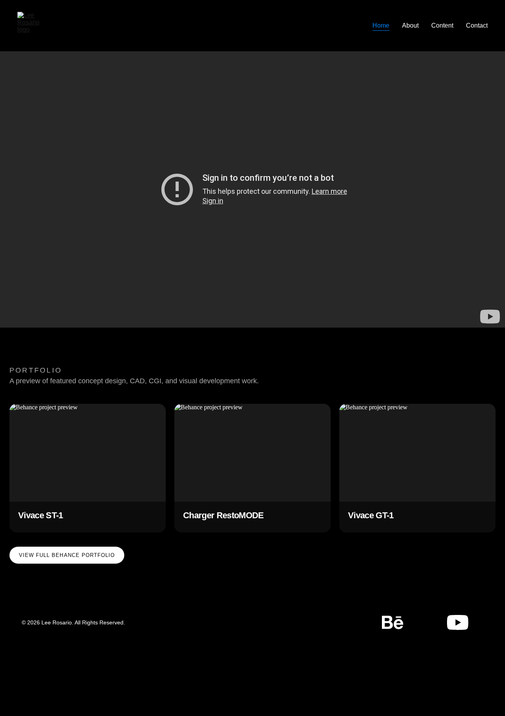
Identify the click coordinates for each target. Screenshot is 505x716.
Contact (477, 25)
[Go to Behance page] (396, 622)
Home (380, 25)
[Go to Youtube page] (457, 622)
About (410, 25)
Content (442, 25)
